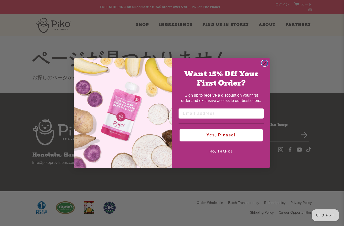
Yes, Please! (221, 135)
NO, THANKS (221, 151)
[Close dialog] (265, 63)
